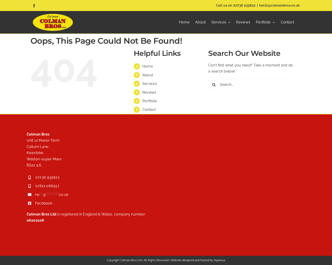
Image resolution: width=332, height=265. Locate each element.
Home (147, 66)
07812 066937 (47, 186)
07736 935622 (244, 5)
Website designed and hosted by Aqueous (198, 260)
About (147, 75)
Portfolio (149, 101)
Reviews (149, 92)
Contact (149, 109)
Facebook (43, 203)
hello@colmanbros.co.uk (279, 5)
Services (149, 84)
